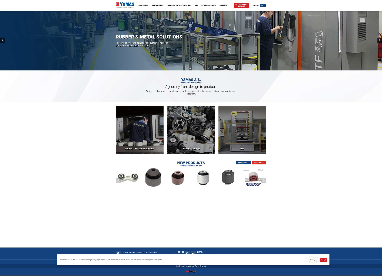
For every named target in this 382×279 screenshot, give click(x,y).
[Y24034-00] (153, 178)
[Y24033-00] (178, 178)
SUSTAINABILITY (158, 5)
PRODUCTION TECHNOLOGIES (179, 5)
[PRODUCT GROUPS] (191, 130)
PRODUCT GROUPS (208, 5)
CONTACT (223, 5)
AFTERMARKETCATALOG (241, 5)
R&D (196, 5)
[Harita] (118, 253)
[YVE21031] (253, 178)
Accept (323, 259)
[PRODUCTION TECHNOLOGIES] (140, 130)
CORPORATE (143, 5)
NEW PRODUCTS (243, 162)
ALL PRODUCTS (259, 162)
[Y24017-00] (128, 178)
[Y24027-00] (228, 178)
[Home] (125, 7)
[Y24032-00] (203, 178)
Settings (313, 259)
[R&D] (242, 130)
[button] (188, 68)
